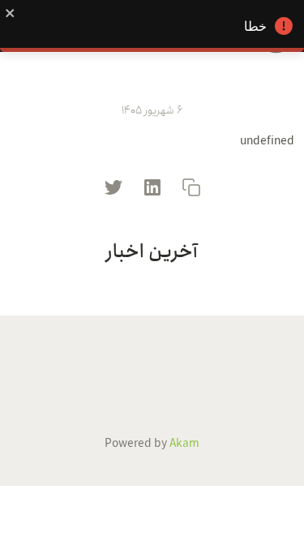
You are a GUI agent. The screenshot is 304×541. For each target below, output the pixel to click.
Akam (184, 444)
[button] (191, 186)
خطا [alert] (255, 26)
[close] (10, 12)
